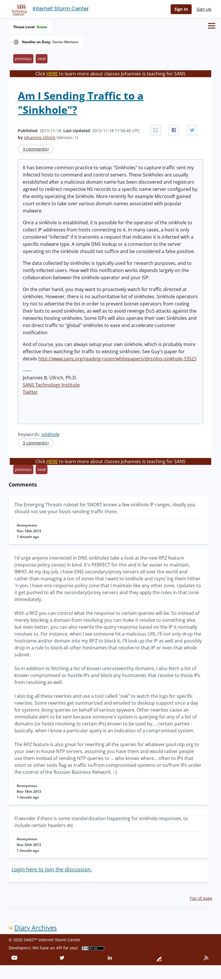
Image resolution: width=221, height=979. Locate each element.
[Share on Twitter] (192, 130)
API (59, 948)
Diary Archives (35, 927)
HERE (52, 74)
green (42, 27)
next (41, 58)
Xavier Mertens (65, 42)
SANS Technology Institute (51, 385)
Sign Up (204, 9)
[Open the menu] (211, 26)
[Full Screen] (155, 130)
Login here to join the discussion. (52, 869)
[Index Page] (18, 9)
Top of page (201, 898)
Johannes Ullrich (40, 137)
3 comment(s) (36, 149)
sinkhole (50, 434)
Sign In (181, 9)
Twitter (30, 392)
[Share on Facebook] (173, 130)
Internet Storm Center (61, 8)
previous (23, 58)
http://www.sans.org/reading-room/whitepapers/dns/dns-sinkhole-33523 (117, 359)
